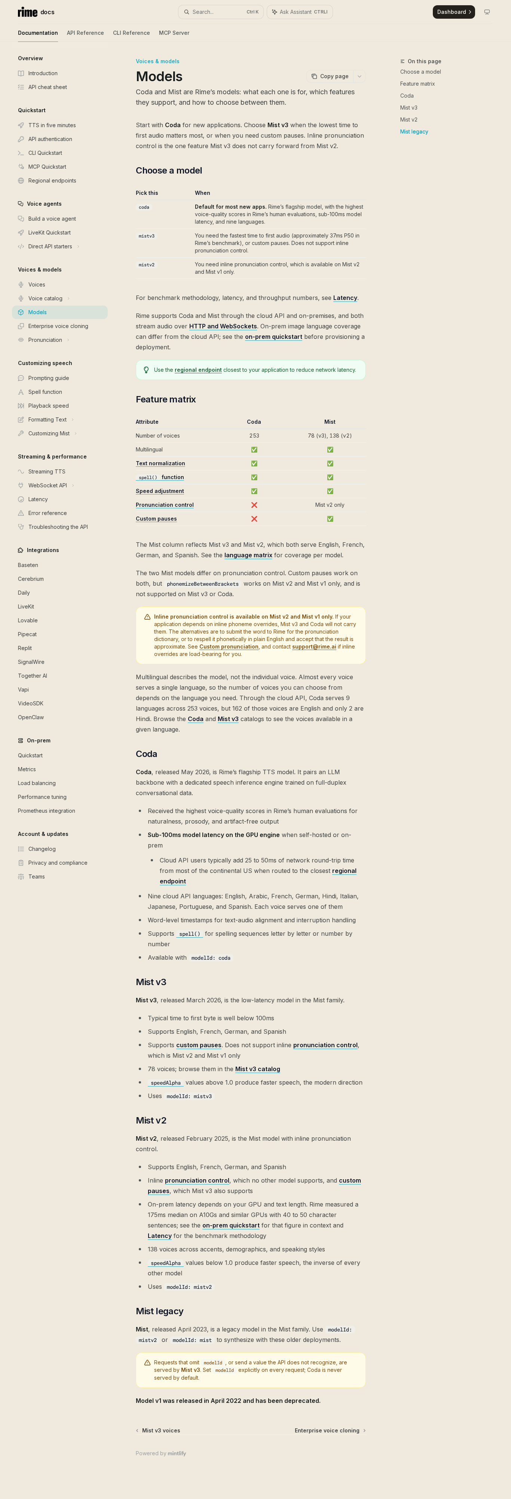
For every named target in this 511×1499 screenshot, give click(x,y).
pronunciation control (325, 1045)
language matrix (248, 555)
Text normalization (160, 463)
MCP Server (174, 33)
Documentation (38, 33)
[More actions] (359, 76)
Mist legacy (414, 131)
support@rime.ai (314, 646)
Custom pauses (156, 518)
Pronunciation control (165, 505)
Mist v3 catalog (257, 1069)
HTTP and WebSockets (223, 326)
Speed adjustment (160, 491)
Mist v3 (408, 107)
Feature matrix (417, 83)
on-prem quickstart (273, 336)
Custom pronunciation (228, 646)
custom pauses (198, 1045)
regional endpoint (198, 370)
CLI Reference (131, 33)
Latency (345, 297)
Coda (407, 95)
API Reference (85, 33)
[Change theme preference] (487, 12)
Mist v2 (408, 119)
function (161, 477)
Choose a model (420, 71)
